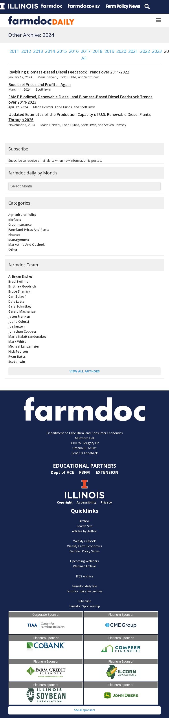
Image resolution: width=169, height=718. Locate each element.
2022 (145, 51)
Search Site (84, 526)
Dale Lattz (16, 301)
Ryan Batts (17, 356)
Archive (84, 521)
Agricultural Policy (22, 214)
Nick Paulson (18, 351)
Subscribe (84, 601)
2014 (50, 51)
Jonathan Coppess (22, 331)
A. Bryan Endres (20, 276)
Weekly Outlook (84, 541)
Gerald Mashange (21, 311)
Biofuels (14, 220)
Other (12, 249)
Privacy (106, 502)
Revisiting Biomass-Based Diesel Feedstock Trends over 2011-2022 (68, 72)
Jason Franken (19, 316)
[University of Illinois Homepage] (84, 497)
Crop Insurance (19, 224)
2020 (121, 51)
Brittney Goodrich (22, 286)
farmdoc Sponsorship (84, 606)
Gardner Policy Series (85, 551)
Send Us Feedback (85, 453)
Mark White (17, 341)
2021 (133, 51)
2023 (157, 51)
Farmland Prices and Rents (28, 229)
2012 (26, 51)
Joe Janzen (16, 326)
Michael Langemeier (23, 346)
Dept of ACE (63, 472)
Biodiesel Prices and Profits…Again (39, 84)
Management (18, 240)
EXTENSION (107, 472)
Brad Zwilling (18, 281)
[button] (158, 20)
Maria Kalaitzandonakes (27, 336)
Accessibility (87, 502)
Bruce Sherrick (19, 291)
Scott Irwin (16, 361)
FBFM (85, 472)
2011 (14, 51)
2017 (85, 51)
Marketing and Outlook (26, 244)
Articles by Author (84, 531)
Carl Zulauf (17, 296)
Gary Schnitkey (19, 306)
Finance (14, 235)
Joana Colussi (18, 321)
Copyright (65, 502)
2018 (97, 51)
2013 (38, 51)
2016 (74, 51)
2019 (109, 51)
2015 (62, 51)
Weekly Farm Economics (84, 546)
